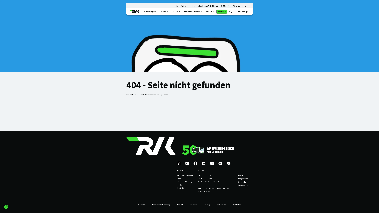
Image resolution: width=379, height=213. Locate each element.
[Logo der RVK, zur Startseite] (134, 11)
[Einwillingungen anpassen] (6, 206)
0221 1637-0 (204, 175)
